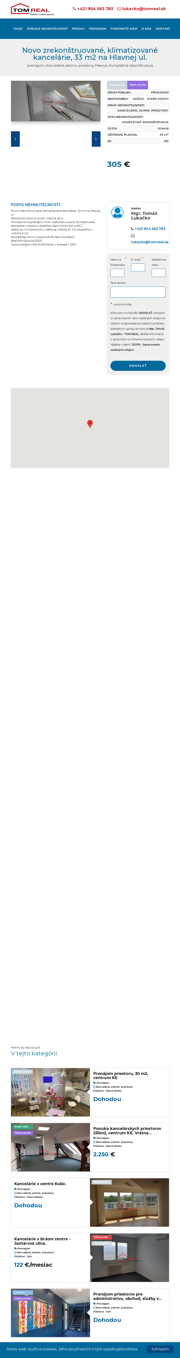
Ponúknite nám (124, 28)
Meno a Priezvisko (117, 262)
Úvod (18, 28)
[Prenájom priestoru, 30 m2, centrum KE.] (50, 1097)
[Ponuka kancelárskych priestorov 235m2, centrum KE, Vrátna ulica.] (50, 1152)
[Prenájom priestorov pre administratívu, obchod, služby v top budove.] (50, 1315)
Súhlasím (160, 1349)
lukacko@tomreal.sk (144, 8)
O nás (146, 28)
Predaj (78, 28)
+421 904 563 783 (94, 8)
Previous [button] (15, 139)
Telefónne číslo (159, 262)
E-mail (136, 259)
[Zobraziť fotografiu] (56, 103)
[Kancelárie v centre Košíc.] (129, 1208)
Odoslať (138, 365)
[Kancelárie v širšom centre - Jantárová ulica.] (129, 1258)
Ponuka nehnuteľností (47, 28)
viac (10, 1353)
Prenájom (97, 28)
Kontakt (163, 28)
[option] (56, 103)
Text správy (118, 282)
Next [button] (96, 139)
